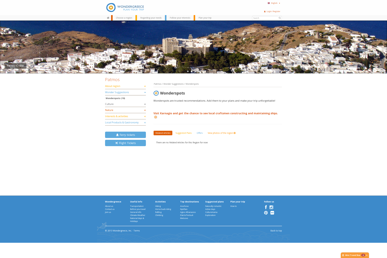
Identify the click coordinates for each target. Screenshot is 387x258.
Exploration (210, 215)
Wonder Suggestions (117, 92)
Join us (108, 212)
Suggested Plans (184, 132)
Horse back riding (163, 209)
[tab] (125, 86)
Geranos (11, 65)
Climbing (159, 215)
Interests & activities (116, 116)
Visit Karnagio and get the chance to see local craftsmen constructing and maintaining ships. (215, 113)
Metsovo (184, 218)
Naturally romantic (213, 206)
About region (112, 86)
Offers (200, 132)
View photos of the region (221, 132)
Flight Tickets (126, 143)
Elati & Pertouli (186, 215)
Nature (109, 110)
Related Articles (163, 132)
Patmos (112, 79)
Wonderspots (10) (115, 98)
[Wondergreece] (125, 7)
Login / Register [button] (273, 11)
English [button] (275, 3)
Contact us (110, 209)
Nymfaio (183, 209)
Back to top (276, 230)
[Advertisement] (125, 170)
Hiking (158, 206)
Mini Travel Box (354, 255)
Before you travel (138, 209)
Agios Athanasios (188, 212)
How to (233, 206)
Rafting (158, 212)
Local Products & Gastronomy (122, 122)
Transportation (137, 206)
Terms (136, 230)
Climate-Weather (137, 215)
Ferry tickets (126, 135)
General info (135, 212)
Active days (210, 209)
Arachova (184, 206)
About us (109, 206)
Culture (109, 104)
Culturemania (211, 212)
